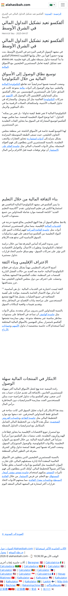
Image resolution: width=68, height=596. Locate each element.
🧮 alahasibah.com (15, 5)
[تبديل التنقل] (62, 5)
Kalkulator (23, 577)
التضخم (50, 472)
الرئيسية (57, 13)
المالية (5, 67)
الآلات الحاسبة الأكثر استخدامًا (51, 548)
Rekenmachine (31, 585)
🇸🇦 (51, 4)
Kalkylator (31, 581)
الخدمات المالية (53, 226)
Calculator (54, 566)
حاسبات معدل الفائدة (40, 480)
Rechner (11, 585)
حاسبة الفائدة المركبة (38, 229)
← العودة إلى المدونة (12, 534)
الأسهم (9, 95)
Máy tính (62, 581)
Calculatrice (44, 574)
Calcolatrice (52, 562)
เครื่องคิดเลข (53, 585)
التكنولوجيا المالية (11, 84)
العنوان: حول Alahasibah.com (16, 548)
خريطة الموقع (16, 552)
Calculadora (7, 566)
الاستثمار (23, 476)
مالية (22, 87)
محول (3, 552)
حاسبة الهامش (47, 314)
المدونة (48, 13)
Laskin (47, 581)
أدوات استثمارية (35, 138)
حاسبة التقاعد (28, 418)
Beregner (33, 562)
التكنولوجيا (49, 99)
